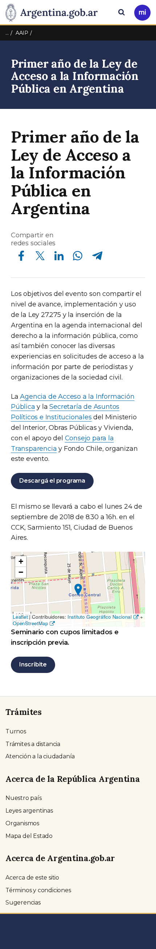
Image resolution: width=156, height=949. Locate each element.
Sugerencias (23, 902)
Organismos (22, 823)
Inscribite (33, 664)
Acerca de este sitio (32, 877)
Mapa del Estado (29, 836)
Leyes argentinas (29, 810)
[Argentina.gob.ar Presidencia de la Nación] (54, 11)
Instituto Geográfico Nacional (99, 616)
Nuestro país (23, 798)
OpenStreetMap (30, 623)
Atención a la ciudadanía (40, 756)
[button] (78, 590)
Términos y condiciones (38, 890)
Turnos (15, 731)
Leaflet (20, 616)
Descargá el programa (52, 480)
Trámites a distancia (32, 744)
